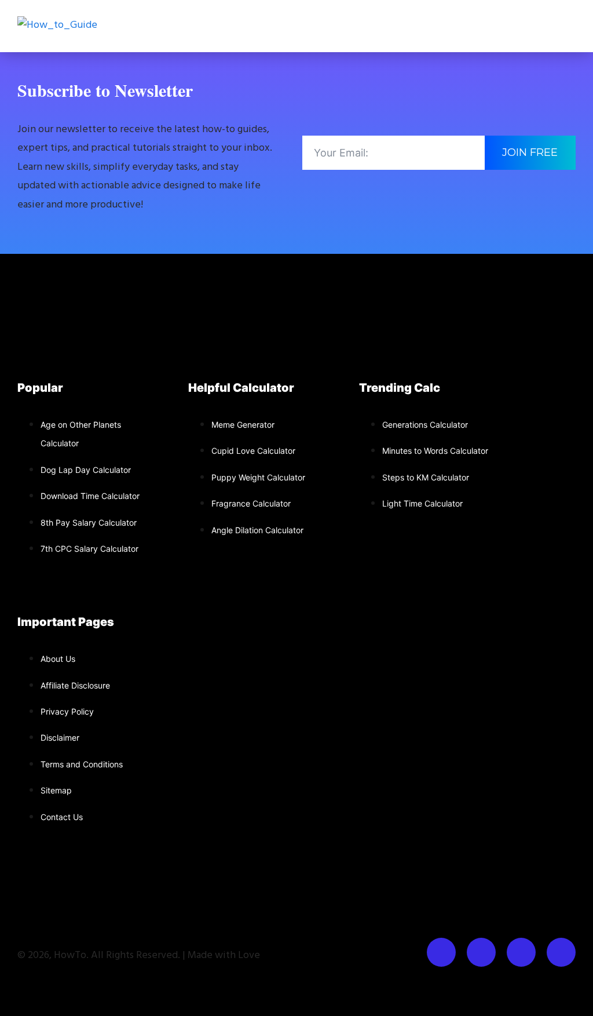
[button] (572, 26)
